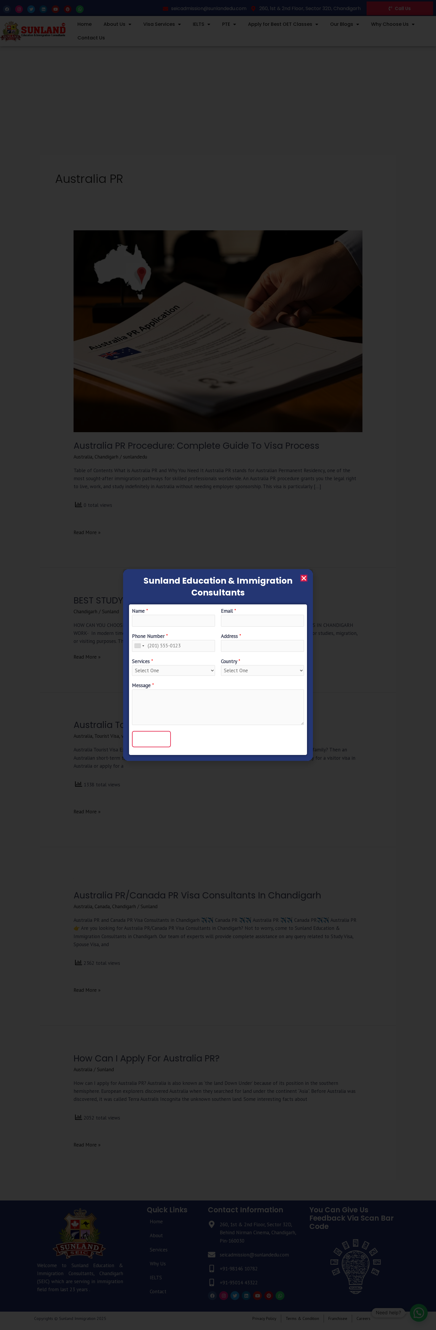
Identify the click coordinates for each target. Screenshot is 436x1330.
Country (230, 661)
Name (140, 611)
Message (143, 685)
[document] (218, 665)
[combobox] (139, 645)
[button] (304, 578)
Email (228, 611)
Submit (151, 739)
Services (142, 661)
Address (231, 636)
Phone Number (150, 636)
